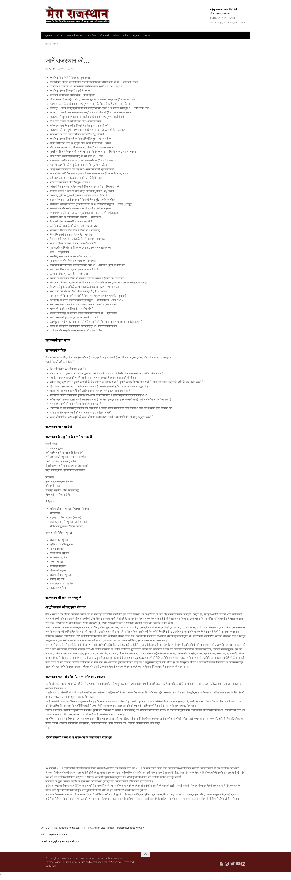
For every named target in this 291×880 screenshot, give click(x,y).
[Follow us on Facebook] (221, 864)
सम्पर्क (147, 35)
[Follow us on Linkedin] (243, 864)
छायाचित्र (91, 35)
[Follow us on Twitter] (232, 864)
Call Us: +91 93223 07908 (222, 18)
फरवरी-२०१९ (51, 43)
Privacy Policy (52, 862)
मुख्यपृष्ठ (48, 35)
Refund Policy (69, 862)
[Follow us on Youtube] (238, 864)
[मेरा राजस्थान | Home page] (77, 14)
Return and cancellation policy (94, 862)
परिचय (59, 35)
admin (52, 69)
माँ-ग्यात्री (104, 35)
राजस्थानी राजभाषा (75, 35)
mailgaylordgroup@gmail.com (230, 22)
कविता (116, 35)
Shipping (116, 862)
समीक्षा (126, 35)
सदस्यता (136, 35)
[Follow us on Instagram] (227, 864)
